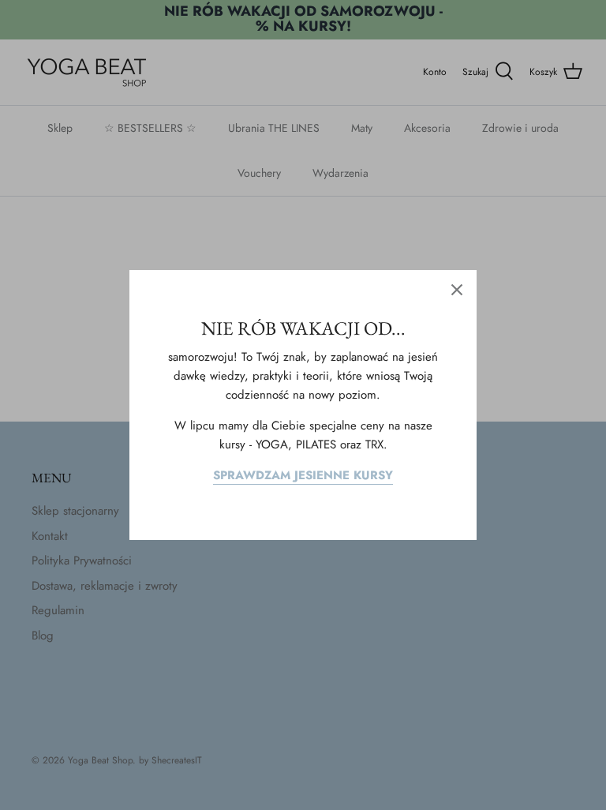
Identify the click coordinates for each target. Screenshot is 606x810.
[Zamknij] (457, 289)
